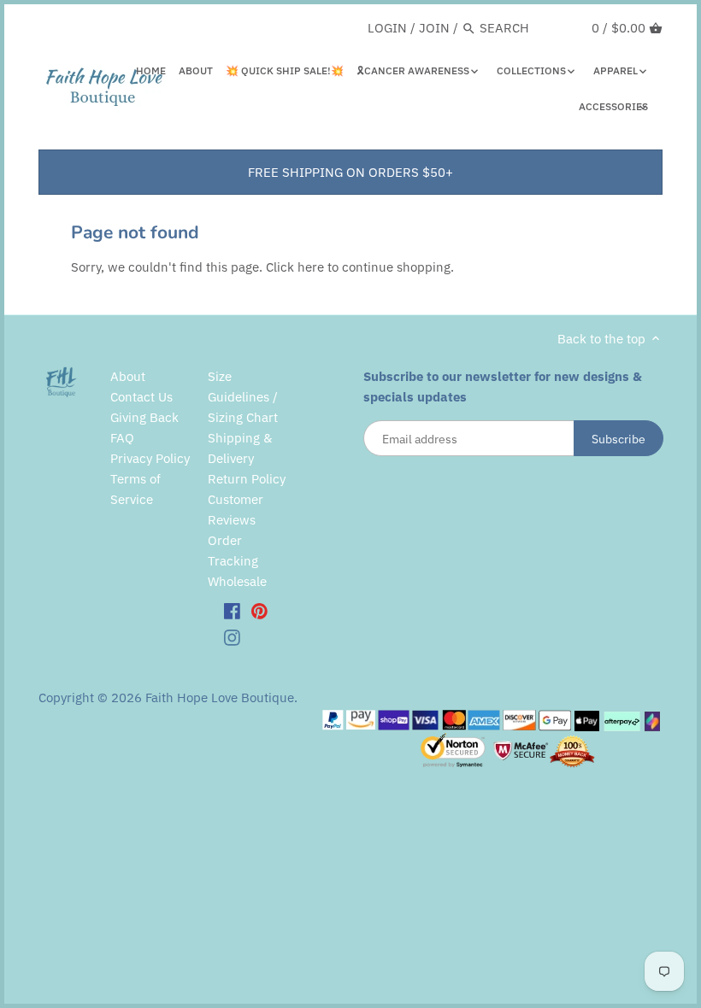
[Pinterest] (259, 610)
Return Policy (247, 479)
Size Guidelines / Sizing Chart (243, 396)
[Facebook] (232, 610)
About (127, 376)
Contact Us (141, 397)
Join (434, 28)
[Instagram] (232, 637)
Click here (295, 267)
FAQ (122, 438)
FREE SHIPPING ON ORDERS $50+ (350, 172)
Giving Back (144, 417)
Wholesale (237, 581)
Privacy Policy (150, 458)
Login (387, 28)
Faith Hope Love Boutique (219, 697)
